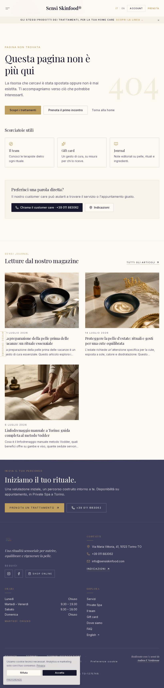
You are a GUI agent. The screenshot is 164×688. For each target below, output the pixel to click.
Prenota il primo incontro (65, 110)
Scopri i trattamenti (23, 110)
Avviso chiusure (3, 344)
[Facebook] (19, 574)
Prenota (153, 8)
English (91, 635)
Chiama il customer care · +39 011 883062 (49, 207)
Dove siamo (94, 623)
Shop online (42, 573)
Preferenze (14, 679)
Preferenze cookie (104, 661)
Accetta (59, 672)
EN (123, 8)
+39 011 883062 (88, 507)
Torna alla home (103, 110)
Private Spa (94, 605)
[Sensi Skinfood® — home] (9, 539)
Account (136, 8)
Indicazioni (101, 207)
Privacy (41, 665)
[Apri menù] (7, 8)
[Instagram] (9, 574)
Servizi (91, 599)
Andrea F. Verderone (148, 660)
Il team (91, 611)
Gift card (92, 617)
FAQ (89, 629)
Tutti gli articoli (141, 262)
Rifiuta (24, 672)
